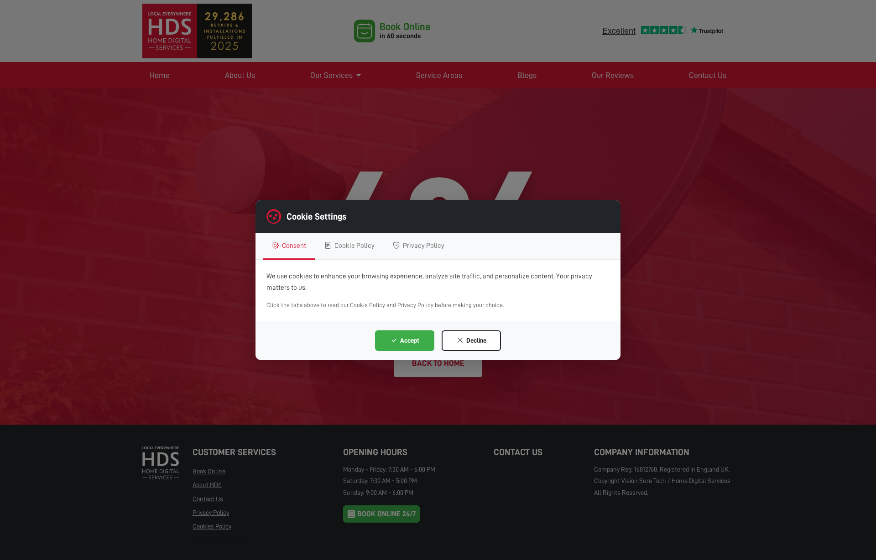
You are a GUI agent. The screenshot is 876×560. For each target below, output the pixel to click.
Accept (409, 340)
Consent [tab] (293, 245)
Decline (475, 340)
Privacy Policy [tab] (423, 245)
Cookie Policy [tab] (354, 245)
